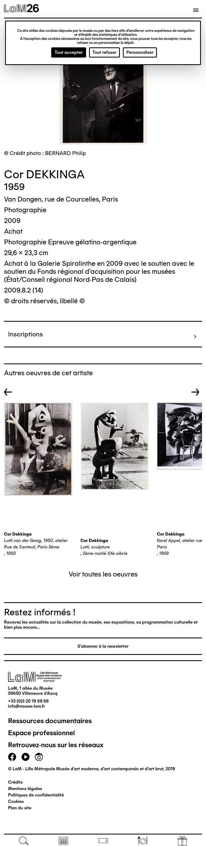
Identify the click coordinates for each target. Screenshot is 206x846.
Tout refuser (104, 52)
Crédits (15, 782)
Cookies (16, 801)
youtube (25, 757)
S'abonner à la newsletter (103, 646)
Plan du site (19, 807)
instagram (39, 757)
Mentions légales (25, 788)
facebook (12, 757)
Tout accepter (69, 52)
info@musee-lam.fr (26, 706)
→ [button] (195, 392)
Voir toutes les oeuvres (103, 574)
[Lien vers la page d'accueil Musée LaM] (21, 10)
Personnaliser (139, 52)
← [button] (8, 392)
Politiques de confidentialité (36, 795)
